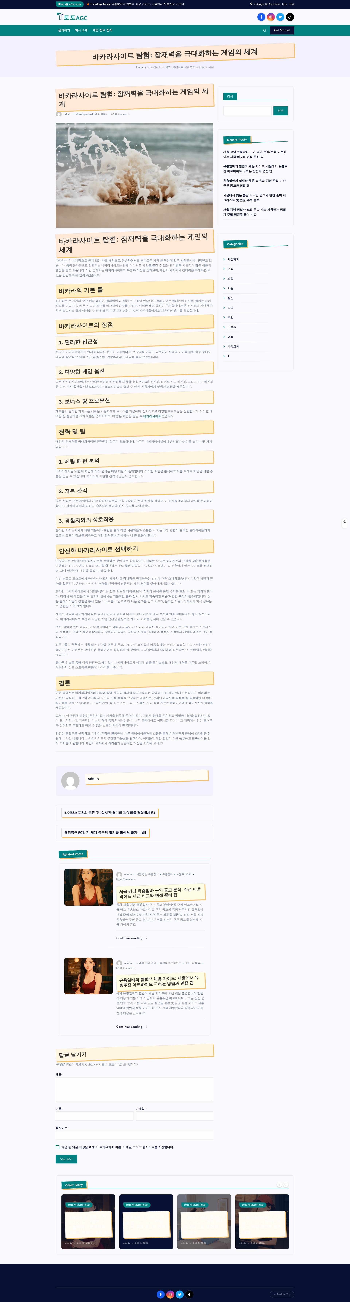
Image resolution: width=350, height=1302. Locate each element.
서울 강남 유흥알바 (147, 879)
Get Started (282, 35)
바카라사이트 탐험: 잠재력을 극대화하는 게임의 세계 (181, 72)
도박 (230, 312)
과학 (230, 283)
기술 (230, 293)
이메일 (141, 1113)
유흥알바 (167, 879)
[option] (88, 1226)
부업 (230, 322)
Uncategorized (84, 118)
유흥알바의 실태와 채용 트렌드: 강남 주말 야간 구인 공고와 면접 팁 (88, 1229)
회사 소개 (81, 35)
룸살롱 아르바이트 (170, 967)
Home (140, 72)
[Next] (286, 1189)
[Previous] (279, 1189)
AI (229, 361)
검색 (230, 101)
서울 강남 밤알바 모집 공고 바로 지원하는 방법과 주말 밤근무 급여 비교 (204, 1229)
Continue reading (130, 943)
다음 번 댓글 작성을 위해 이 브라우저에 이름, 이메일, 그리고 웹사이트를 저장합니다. (117, 1151)
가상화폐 (233, 264)
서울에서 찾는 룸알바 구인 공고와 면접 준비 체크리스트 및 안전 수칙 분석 (146, 1229)
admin (67, 118)
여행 (230, 341)
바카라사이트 (152, 421)
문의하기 (64, 35)
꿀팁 (230, 302)
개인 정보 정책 (102, 35)
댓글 (60, 1079)
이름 (60, 1113)
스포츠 (232, 332)
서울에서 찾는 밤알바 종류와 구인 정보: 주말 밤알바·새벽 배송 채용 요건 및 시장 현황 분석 (261, 1226)
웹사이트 (62, 1132)
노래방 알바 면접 (146, 967)
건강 (230, 273)
